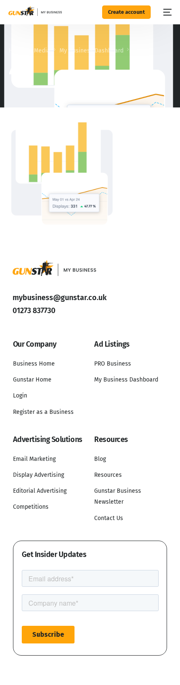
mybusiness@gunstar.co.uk (60, 297)
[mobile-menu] (165, 12)
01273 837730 (34, 310)
